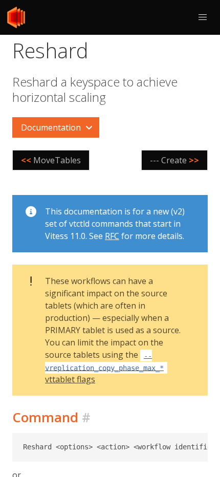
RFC (112, 236)
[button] (202, 17)
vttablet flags (104, 368)
